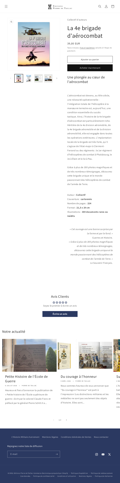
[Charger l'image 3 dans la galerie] (38, 78)
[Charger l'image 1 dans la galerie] (18, 78)
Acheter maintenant (90, 67)
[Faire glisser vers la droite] (57, 78)
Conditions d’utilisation (66, 476)
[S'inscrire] (56, 454)
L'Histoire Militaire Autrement (26, 437)
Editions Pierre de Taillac (23, 473)
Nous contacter (101, 437)
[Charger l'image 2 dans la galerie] (28, 78)
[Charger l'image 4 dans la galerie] (48, 78)
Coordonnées (25, 476)
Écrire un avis (60, 313)
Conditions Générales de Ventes (76, 437)
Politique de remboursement (102, 473)
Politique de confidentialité (43, 476)
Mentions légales (50, 437)
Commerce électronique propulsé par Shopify (51, 473)
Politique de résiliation (104, 476)
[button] (6, 6)
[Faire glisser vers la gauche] (10, 78)
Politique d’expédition (79, 473)
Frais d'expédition (87, 48)
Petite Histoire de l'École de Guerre (26, 378)
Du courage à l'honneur (79, 376)
